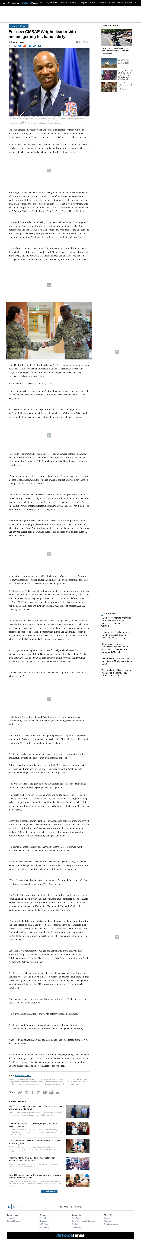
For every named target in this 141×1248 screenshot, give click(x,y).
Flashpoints (63, 3)
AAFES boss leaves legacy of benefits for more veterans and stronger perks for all (35, 1107)
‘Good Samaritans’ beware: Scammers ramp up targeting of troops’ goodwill (35, 1142)
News (42, 3)
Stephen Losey (18, 42)
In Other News (16, 1102)
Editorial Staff (77, 1227)
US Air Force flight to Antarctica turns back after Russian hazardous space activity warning (116, 622)
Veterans (119, 3)
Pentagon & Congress (78, 3)
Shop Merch (44, 1227)
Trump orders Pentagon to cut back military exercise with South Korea (124, 86)
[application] (116, 37)
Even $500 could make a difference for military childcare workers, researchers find (35, 1176)
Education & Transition (97, 3)
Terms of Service (13, 1221)
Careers (107, 1218)
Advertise (75, 1218)
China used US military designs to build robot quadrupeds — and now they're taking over (115, 50)
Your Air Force (18, 26)
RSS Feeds (43, 1224)
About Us (107, 1221)
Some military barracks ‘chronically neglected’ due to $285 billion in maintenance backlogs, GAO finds (115, 648)
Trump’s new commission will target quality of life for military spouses (33, 1124)
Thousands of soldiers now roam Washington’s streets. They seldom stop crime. (116, 673)
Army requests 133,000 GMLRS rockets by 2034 (123, 61)
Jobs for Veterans (111, 1224)
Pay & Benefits (52, 3)
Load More (49, 1191)
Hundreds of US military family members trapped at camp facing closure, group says (115, 635)
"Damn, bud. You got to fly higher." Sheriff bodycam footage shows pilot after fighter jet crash (124, 75)
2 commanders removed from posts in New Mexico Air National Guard (116, 661)
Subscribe (43, 1218)
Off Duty (111, 3)
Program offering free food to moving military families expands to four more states (34, 1159)
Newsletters (44, 1221)
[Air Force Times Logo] (30, 3)
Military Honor (130, 3)
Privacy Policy (12, 1218)
